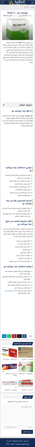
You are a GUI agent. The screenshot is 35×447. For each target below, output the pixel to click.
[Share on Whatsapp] (9, 336)
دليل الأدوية (26, 7)
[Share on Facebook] (24, 336)
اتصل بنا (9, 441)
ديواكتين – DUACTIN (11, 390)
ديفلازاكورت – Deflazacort (26, 373)
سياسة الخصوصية (17, 441)
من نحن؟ (26, 441)
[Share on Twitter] (19, 336)
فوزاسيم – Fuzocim (27, 359)
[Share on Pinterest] (14, 336)
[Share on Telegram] (4, 336)
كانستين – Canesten (27, 390)
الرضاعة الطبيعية (13, 290)
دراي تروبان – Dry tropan (10, 359)
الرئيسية (32, 7)
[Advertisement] (17, 83)
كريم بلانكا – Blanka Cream (11, 374)
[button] (2, 2)
